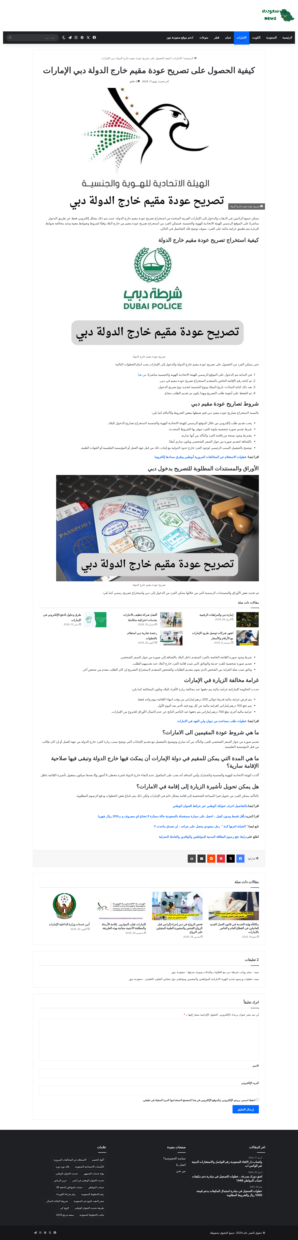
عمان (228, 37)
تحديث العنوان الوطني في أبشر (88, 1180)
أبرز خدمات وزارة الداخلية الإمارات (69, 924)
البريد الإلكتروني (250, 1082)
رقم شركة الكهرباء (66, 1194)
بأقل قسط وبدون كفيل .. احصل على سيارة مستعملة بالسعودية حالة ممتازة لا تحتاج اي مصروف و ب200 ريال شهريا (171, 816)
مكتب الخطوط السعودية (91, 1214)
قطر (216, 37)
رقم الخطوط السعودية (92, 1194)
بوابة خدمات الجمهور (94, 1173)
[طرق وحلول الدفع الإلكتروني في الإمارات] (95, 619)
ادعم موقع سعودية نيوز (180, 37)
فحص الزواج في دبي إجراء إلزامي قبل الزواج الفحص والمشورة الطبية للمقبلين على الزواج (179, 928)
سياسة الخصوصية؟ (174, 1158)
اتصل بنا (181, 1164)
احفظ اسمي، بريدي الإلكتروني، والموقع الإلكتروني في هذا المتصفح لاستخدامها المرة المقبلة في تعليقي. (198, 1100)
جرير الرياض (60, 1180)
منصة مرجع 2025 (65, 1214)
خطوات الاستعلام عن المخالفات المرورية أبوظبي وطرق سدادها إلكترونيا (200, 457)
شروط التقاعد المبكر (57, 1201)
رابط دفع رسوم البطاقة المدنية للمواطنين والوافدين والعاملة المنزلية (202, 837)
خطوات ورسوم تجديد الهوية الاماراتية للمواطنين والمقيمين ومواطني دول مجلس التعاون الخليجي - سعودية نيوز (191, 979)
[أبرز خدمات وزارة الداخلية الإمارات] (64, 906)
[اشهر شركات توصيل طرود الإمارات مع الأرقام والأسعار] (247, 638)
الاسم (256, 1065)
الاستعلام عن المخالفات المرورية (70, 1159)
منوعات (203, 37)
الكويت (256, 37)
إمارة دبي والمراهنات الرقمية (216, 614)
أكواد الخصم (98, 1159)
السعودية (271, 37)
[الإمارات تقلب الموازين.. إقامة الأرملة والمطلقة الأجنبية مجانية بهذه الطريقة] (121, 906)
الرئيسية (287, 37)
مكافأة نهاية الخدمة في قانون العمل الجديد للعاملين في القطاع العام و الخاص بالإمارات (234, 928)
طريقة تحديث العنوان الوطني (89, 1207)
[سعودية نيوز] (277, 15)
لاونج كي (64, 1207)
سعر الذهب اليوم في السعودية (89, 1201)
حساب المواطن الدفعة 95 (69, 1187)
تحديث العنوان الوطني (67, 1173)
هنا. (140, 375)
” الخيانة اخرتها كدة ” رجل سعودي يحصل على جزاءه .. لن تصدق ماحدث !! (201, 826)
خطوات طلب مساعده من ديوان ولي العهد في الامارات (212, 721)
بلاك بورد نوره (62, 1166)
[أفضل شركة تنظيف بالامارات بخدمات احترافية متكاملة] (171, 619)
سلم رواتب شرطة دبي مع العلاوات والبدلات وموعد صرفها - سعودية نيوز (212, 972)
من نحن (181, 1171)
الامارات (242, 37)
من (144, 375)
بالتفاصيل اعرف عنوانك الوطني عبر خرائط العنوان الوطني (209, 806)
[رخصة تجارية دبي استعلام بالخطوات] (171, 638)
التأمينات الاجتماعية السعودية (89, 1166)
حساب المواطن (96, 1187)
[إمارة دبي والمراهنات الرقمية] (247, 619)
